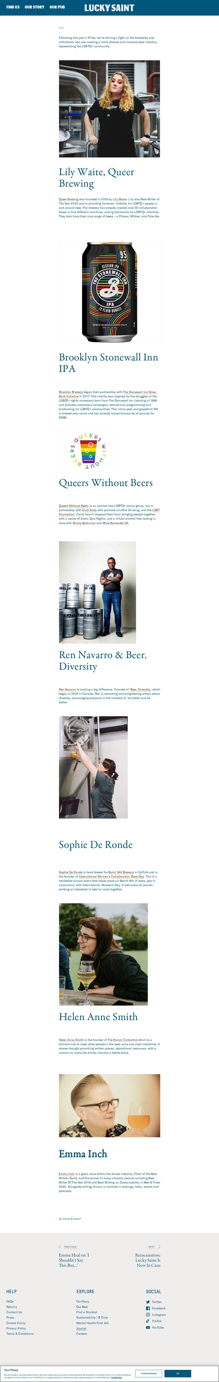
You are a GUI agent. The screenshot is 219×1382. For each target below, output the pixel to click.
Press (10, 1317)
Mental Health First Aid (92, 1323)
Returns (11, 1307)
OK (178, 1373)
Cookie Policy (15, 1323)
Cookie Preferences (149, 1373)
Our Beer (82, 1307)
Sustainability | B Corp (92, 1317)
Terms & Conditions (20, 1333)
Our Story (82, 1301)
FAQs (9, 1301)
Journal (81, 1328)
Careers (81, 1333)
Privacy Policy (16, 1328)
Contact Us (14, 1312)
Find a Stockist (87, 1312)
